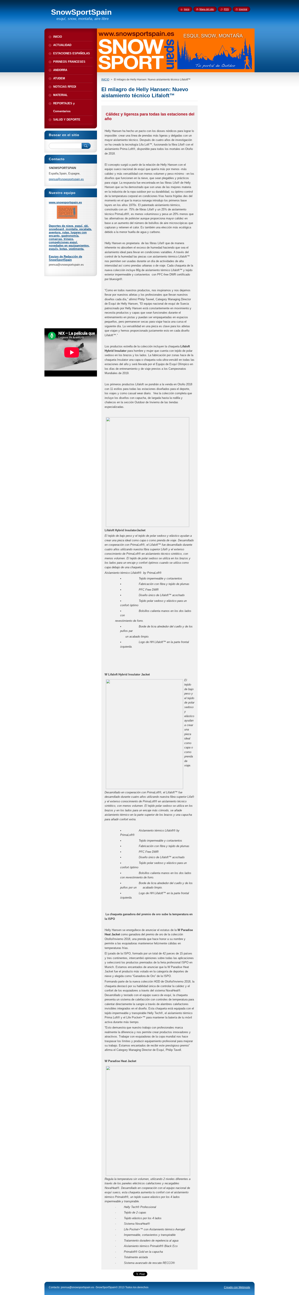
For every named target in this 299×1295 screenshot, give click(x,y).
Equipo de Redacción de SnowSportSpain (65, 258)
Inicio (186, 9)
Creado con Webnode (237, 1287)
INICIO (105, 79)
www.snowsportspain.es (65, 202)
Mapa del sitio (206, 9)
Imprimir (243, 9)
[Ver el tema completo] (67, 218)
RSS (226, 9)
